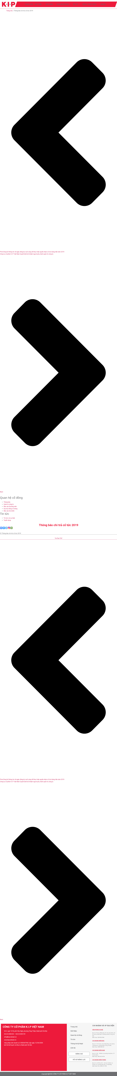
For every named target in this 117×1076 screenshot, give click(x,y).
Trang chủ (29, 4)
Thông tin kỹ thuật (89, 4)
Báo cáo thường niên (10, 506)
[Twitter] (6, 528)
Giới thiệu (38, 4)
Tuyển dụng (7, 520)
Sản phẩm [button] (49, 4)
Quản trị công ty (9, 504)
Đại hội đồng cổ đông (10, 509)
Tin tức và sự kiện (9, 518)
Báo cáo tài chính (9, 511)
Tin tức (75, 4)
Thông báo (7, 502)
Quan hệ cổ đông (62, 4)
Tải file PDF (58, 538)
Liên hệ (103, 4)
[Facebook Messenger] (4, 528)
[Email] (11, 528)
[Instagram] (9, 528)
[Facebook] (1, 528)
